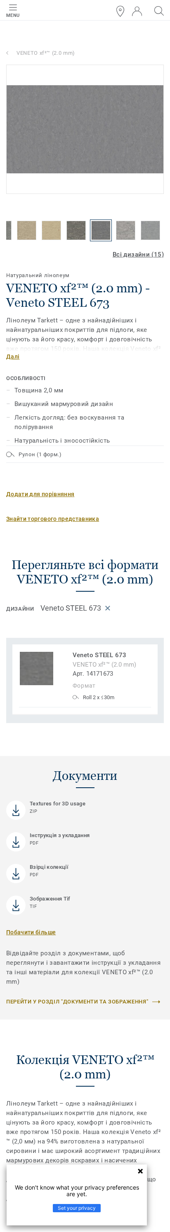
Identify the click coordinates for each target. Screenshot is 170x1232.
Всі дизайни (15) (138, 254)
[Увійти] (137, 11)
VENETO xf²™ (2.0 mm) (46, 53)
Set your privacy (77, 1208)
